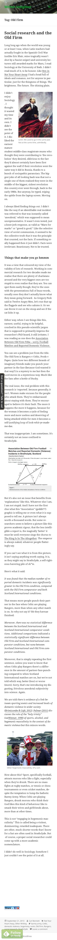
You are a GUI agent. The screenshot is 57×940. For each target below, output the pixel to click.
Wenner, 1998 (15, 717)
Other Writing (21, 923)
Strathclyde (23, 929)
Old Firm (39, 926)
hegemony (25, 926)
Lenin (32, 926)
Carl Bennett (34, 921)
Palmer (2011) (40, 710)
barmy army (36, 923)
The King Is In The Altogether (20, 538)
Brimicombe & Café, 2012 (18, 710)
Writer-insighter (17, 6)
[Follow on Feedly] (12, 933)
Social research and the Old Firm (28, 35)
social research (10, 929)
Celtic (44, 923)
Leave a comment (39, 929)
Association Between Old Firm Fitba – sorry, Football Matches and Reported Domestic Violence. (27, 342)
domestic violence (12, 926)
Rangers (47, 926)
